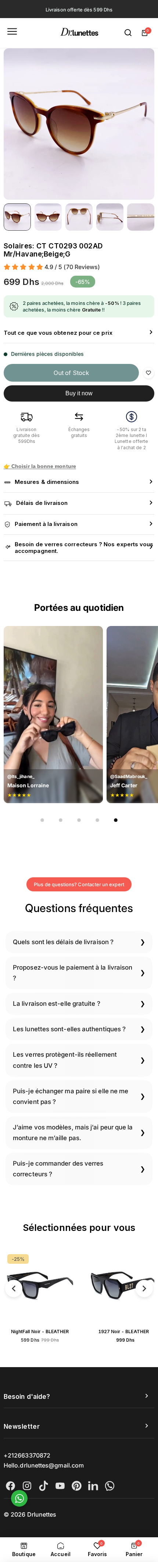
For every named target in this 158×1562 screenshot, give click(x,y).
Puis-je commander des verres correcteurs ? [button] (58, 1169)
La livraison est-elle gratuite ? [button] (56, 1003)
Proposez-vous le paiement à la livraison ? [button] (72, 973)
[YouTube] (60, 1486)
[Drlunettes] (79, 33)
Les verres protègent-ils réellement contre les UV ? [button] (65, 1060)
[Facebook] (10, 1486)
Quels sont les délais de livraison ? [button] (63, 942)
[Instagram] (27, 1486)
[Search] (128, 33)
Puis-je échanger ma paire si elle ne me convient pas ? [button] (70, 1096)
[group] (79, 124)
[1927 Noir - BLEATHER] (45, 1287)
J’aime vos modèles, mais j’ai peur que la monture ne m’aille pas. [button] (73, 1133)
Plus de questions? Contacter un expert (79, 884)
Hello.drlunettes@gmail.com (44, 1465)
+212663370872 (27, 1455)
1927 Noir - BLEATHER (45, 1331)
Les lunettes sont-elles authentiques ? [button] (69, 1029)
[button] (79, 333)
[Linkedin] (93, 1486)
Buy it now (79, 393)
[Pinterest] (76, 1486)
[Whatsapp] (109, 1486)
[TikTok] (43, 1486)
